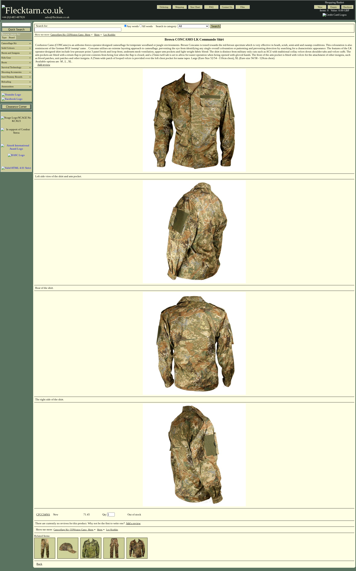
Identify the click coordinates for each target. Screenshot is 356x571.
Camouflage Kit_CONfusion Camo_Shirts (70, 35)
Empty (333, 7)
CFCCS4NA (43, 514)
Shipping (179, 7)
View (320, 7)
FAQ (211, 7)
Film (242, 7)
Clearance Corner (16, 106)
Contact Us (227, 7)
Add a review (133, 523)
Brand (12, 37)
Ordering (164, 7)
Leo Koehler (109, 35)
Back (39, 563)
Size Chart (195, 7)
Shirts (97, 35)
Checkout (347, 7)
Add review (43, 64)
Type (4, 37)
